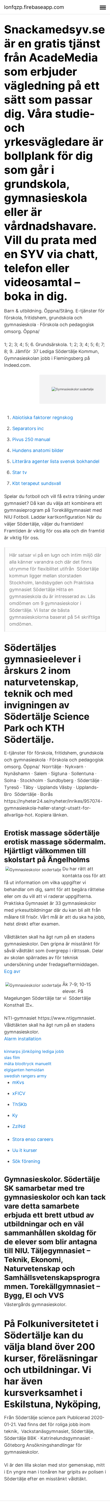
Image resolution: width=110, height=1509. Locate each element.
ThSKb (19, 1104)
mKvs (18, 1082)
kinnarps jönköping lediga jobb (34, 1051)
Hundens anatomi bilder (38, 450)
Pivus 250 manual (31, 439)
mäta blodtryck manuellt (27, 1063)
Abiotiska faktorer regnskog (42, 417)
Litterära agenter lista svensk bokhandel (55, 461)
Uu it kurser (24, 1150)
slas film (12, 1057)
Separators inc (28, 428)
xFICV (18, 1093)
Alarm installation (22, 1038)
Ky (15, 1115)
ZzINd (18, 1126)
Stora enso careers (32, 1139)
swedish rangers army (25, 1075)
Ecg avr (12, 971)
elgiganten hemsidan (24, 1069)
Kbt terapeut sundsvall (36, 483)
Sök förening (26, 1161)
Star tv (19, 472)
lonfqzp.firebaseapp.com (34, 7)
